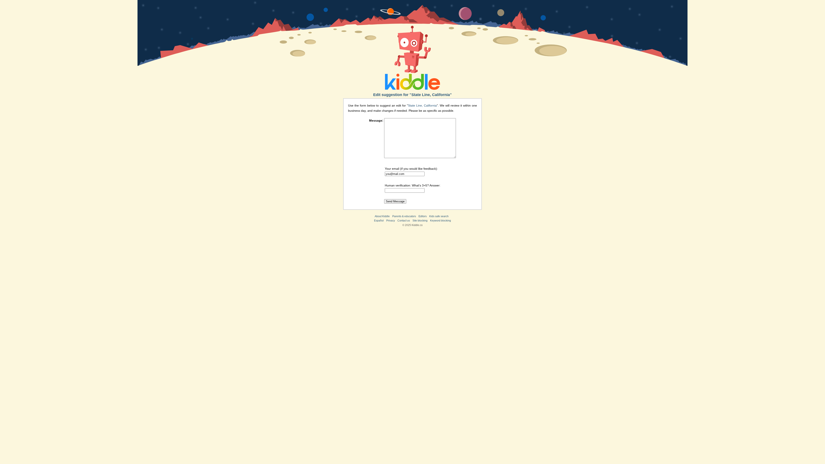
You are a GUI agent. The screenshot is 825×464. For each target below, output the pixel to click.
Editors (423, 216)
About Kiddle (382, 216)
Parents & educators (404, 216)
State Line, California (422, 105)
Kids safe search (439, 216)
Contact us (403, 220)
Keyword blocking (440, 220)
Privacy (390, 220)
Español (379, 220)
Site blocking (420, 220)
